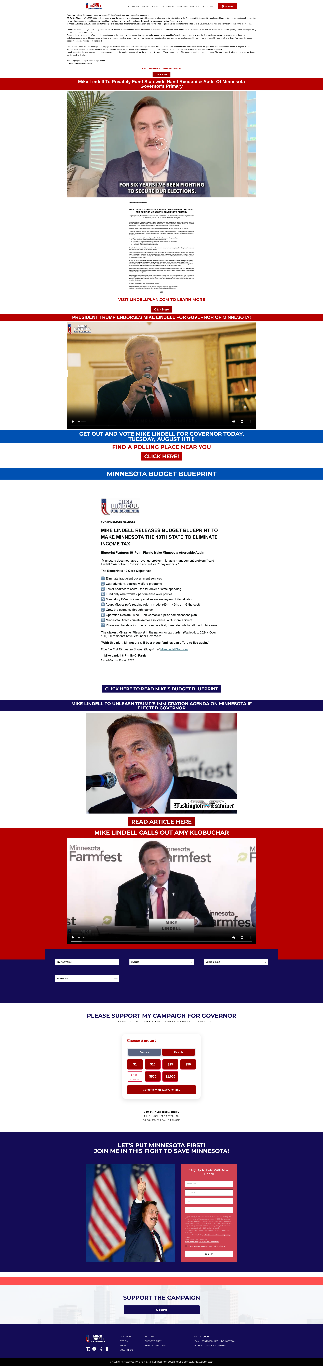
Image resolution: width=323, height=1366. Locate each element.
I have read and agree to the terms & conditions (207, 1246)
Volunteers (167, 6)
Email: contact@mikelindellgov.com (215, 1341)
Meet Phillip (197, 6)
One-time (144, 1052)
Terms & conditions (156, 1345)
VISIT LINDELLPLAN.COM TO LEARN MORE (161, 299)
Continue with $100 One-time (161, 1089)
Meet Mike (182, 6)
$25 (170, 1064)
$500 (152, 1076)
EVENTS (124, 1341)
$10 (152, 1064)
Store (209, 6)
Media (155, 6)
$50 (188, 1064)
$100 (134, 1076)
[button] (161, 144)
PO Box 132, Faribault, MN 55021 (210, 1345)
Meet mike (150, 1336)
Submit (209, 1254)
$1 (135, 1064)
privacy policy (153, 1341)
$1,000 (170, 1076)
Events (145, 6)
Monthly (178, 1052)
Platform (133, 6)
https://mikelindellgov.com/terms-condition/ (202, 1242)
